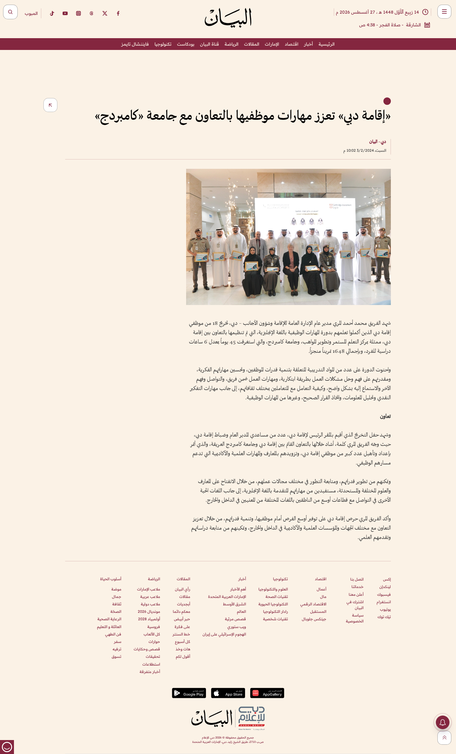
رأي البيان (182, 589)
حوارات (154, 641)
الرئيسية (327, 44)
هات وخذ (183, 649)
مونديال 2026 (149, 611)
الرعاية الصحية (109, 619)
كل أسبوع (182, 641)
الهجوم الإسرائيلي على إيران (224, 634)
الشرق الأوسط (234, 604)
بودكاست (185, 44)
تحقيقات (153, 656)
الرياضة (232, 44)
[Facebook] (118, 13)
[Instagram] (78, 13)
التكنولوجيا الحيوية (273, 604)
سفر (117, 641)
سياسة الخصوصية (355, 618)
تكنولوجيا (163, 44)
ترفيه (117, 649)
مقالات (184, 596)
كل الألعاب (152, 634)
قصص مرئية (235, 619)
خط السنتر (181, 634)
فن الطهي (113, 634)
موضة (116, 589)
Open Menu (444, 11)
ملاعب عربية (150, 596)
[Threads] (91, 13)
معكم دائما (181, 611)
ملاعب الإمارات (148, 589)
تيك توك (384, 616)
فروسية (153, 626)
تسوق (116, 656)
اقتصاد (291, 44)
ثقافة (116, 604)
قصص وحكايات (147, 649)
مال (323, 596)
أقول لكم (183, 656)
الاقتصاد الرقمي (313, 604)
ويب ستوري (236, 626)
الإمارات (272, 44)
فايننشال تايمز (135, 44)
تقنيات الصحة (277, 596)
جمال (116, 596)
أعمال (321, 589)
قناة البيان (209, 44)
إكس (387, 579)
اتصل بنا (357, 579)
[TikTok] (52, 13)
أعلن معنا (356, 594)
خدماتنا (357, 586)
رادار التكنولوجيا (275, 611)
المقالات (251, 44)
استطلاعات (151, 664)
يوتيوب (385, 609)
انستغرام (384, 601)
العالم (241, 611)
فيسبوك (384, 594)
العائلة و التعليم (109, 626)
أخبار (308, 44)
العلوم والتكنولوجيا (273, 589)
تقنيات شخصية (275, 619)
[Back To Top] (444, 738)
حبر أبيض (182, 619)
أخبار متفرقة (150, 671)
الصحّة (115, 611)
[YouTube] (65, 13)
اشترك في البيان (355, 604)
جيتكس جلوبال (314, 619)
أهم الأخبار (238, 589)
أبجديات (183, 604)
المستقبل (318, 611)
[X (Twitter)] (105, 13)
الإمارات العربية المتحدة (227, 596)
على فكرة (182, 626)
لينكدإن (385, 586)
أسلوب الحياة (110, 579)
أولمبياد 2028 (149, 619)
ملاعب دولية (150, 604)
